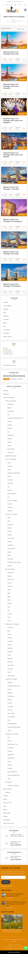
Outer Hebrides (11, 716)
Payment (10, 948)
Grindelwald (10, 747)
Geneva (9, 741)
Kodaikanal (5, 316)
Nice (9, 497)
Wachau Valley (11, 449)
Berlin (9, 521)
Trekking (5, 816)
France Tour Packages (10, 459)
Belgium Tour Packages (11, 456)
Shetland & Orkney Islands (14, 727)
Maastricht (10, 658)
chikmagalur (6, 394)
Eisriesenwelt (11, 411)
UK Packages (8, 782)
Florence (10, 583)
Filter (6, 379)
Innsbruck (10, 425)
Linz (8, 431)
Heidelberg (10, 545)
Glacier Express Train (13, 744)
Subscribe (6, 882)
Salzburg (10, 438)
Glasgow (10, 699)
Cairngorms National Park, (14, 686)
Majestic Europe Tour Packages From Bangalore (12, 220)
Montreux (10, 765)
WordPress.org (8, 354)
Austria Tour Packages (10, 401)
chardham (5, 302)
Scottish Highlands (12, 723)
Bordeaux (10, 466)
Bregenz (10, 407)
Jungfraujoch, (11, 754)
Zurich (9, 778)
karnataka (5, 795)
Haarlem (10, 644)
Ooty (4, 326)
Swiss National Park (12, 771)
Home (13, 19)
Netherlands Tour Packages (12, 624)
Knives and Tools (7, 802)
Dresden (10, 531)
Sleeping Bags (6, 813)
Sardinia (9, 603)
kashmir (5, 799)
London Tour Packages (13, 785)
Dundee (9, 689)
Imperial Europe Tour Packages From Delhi (10, 53)
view (24, 59)
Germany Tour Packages (11, 514)
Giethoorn (10, 638)
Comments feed (9, 352)
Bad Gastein (10, 404)
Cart (6, 948)
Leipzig (9, 552)
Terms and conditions (21, 946)
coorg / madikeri (7, 305)
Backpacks (5, 390)
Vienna (9, 445)
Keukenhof (10, 648)
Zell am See (10, 452)
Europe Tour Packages (8, 397)
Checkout (22, 948)
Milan (9, 593)
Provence (10, 504)
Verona (9, 620)
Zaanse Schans (11, 675)
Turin (9, 610)
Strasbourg (10, 507)
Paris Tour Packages (12, 500)
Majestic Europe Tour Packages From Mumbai (12, 285)
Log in (6, 348)
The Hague (10, 668)
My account (10, 944)
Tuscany (9, 613)
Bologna (10, 576)
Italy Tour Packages (10, 569)
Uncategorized (6, 329)
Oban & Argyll (11, 713)
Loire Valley (10, 483)
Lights (4, 806)
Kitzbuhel (10, 428)
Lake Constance (11, 548)
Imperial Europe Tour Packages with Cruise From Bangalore (13, 120)
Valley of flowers (7, 336)
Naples (9, 596)
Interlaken (10, 751)
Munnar (5, 323)
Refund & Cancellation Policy (9, 946)
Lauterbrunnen (11, 758)
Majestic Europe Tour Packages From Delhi (11, 253)
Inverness (10, 703)
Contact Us (16, 948)
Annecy (9, 462)
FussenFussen (11, 538)
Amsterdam (10, 627)
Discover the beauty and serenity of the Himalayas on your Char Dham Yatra (16, 903)
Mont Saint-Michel (12, 493)
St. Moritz (10, 768)
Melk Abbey (10, 435)
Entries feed (8, 350)
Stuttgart (10, 565)
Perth (9, 720)
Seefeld (9, 442)
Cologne (10, 528)
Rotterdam (10, 662)
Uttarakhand (6, 333)
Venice (9, 617)
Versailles (10, 510)
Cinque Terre (11, 579)
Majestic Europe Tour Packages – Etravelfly (11, 188)
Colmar (9, 476)
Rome (9, 600)
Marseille (10, 490)
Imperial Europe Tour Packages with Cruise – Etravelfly (11, 86)
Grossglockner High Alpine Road (15, 418)
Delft (9, 631)
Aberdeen (10, 682)
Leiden (9, 655)
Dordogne (10, 480)
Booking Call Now (15, 952)
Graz (9, 414)
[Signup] (15, 4)
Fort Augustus (11, 696)
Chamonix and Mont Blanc (14, 473)
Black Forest (10, 524)
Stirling (9, 730)
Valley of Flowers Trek (8, 823)
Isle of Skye (10, 706)
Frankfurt (10, 534)
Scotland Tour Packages (11, 679)
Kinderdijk (10, 651)
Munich (9, 555)
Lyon (9, 486)
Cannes (9, 469)
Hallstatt (10, 421)
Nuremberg (10, 559)
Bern (9, 737)
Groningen (10, 641)
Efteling (9, 634)
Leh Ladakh (6, 319)
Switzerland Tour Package (11, 734)
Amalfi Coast (11, 572)
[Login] (18, 4)
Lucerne (9, 761)
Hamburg (10, 541)
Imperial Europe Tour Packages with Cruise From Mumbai (13, 155)
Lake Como (10, 586)
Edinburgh (10, 692)
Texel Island (11, 665)
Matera (9, 589)
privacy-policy (17, 944)
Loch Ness (10, 710)
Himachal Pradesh (7, 789)
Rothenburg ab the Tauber (14, 562)
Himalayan (5, 309)
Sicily (9, 607)
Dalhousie (7, 792)
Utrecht (9, 672)
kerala (4, 312)
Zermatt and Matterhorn (14, 775)
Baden (9, 517)
